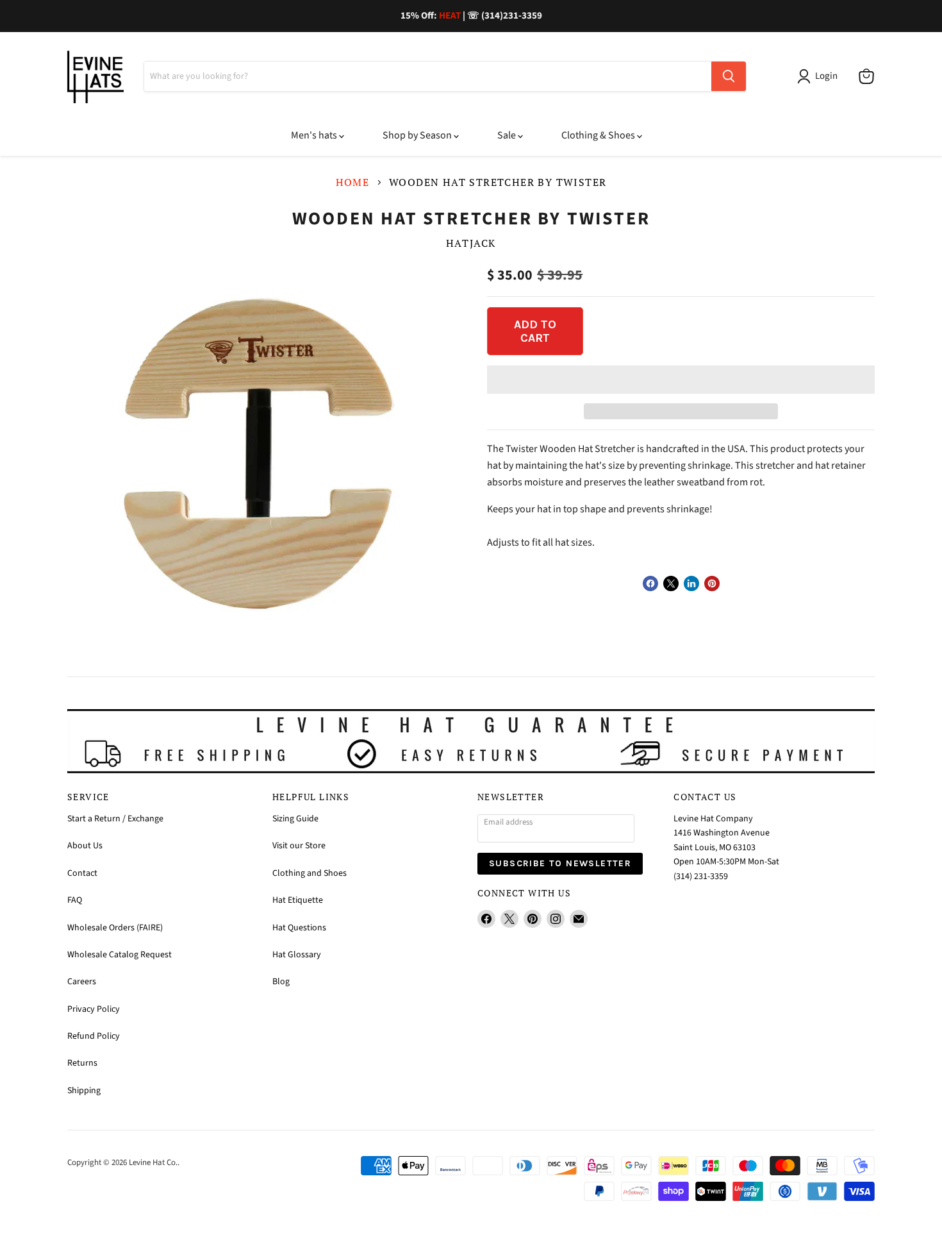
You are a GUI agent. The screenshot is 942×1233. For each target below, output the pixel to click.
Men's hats (315, 135)
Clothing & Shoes (599, 135)
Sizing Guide (295, 818)
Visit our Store (299, 845)
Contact (82, 873)
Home (353, 182)
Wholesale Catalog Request (119, 954)
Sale (507, 135)
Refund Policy (93, 1036)
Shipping (84, 1090)
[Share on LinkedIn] (691, 583)
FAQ (74, 900)
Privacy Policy (93, 1009)
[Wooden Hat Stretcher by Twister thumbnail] (258, 681)
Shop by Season (418, 135)
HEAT (450, 15)
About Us (85, 845)
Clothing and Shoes (309, 873)
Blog (281, 981)
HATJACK (471, 243)
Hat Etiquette (297, 900)
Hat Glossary (296, 954)
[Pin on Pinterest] (712, 583)
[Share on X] (671, 583)
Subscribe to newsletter (560, 863)
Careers (81, 981)
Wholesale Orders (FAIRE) (115, 927)
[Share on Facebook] (650, 583)
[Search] (728, 76)
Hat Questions (299, 927)
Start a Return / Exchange (115, 818)
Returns (82, 1063)
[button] (681, 379)
